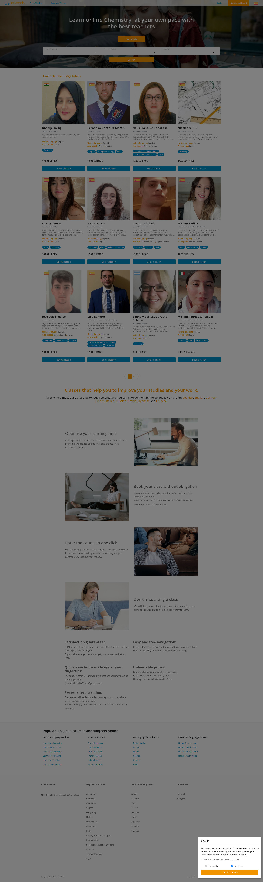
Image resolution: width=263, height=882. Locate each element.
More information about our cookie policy (226, 854)
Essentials (213, 865)
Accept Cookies (230, 872)
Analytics (239, 865)
